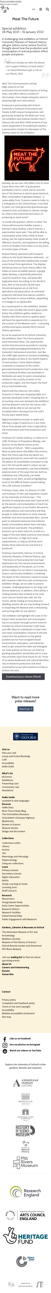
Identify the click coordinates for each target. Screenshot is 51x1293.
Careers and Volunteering (15, 967)
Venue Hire (8, 974)
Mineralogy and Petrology (15, 856)
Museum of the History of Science (19, 942)
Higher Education (11, 877)
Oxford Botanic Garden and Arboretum (22, 945)
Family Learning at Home (14, 883)
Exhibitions (7, 780)
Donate (6, 970)
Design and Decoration (13, 831)
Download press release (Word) (23, 676)
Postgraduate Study (12, 902)
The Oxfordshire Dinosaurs (15, 814)
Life (4, 853)
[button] (33, 9)
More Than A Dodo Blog (14, 810)
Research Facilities (11, 912)
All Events (7, 776)
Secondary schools (11, 873)
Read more (25, 709)
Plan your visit (9, 752)
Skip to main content (9, 4)
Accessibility (8, 763)
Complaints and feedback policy (18, 1003)
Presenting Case (10, 783)
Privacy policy (9, 999)
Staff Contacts (9, 890)
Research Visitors (10, 909)
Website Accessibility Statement (18, 1013)
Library (5, 846)
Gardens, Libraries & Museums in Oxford (23, 927)
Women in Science (11, 824)
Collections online (11, 842)
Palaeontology (9, 859)
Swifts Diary (7, 807)
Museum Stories (10, 827)
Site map (6, 1016)
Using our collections (12, 863)
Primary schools (10, 870)
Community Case (10, 786)
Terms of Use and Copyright (16, 1006)
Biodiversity (8, 821)
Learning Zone (9, 887)
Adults (5, 880)
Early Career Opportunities (15, 905)
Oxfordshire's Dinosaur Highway (18, 817)
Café (4, 759)
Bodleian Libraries (11, 938)
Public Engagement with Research (19, 919)
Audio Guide (8, 766)
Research (7, 895)
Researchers (8, 898)
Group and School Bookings (16, 756)
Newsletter (7, 790)
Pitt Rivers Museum (11, 949)
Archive (5, 849)
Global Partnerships (12, 915)
